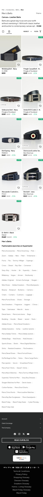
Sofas (18, 329)
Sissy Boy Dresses (28, 378)
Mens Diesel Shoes (8, 353)
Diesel (10, 265)
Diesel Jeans (6, 314)
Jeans (27, 309)
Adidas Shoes (7, 324)
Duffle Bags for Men (9, 358)
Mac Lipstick (6, 363)
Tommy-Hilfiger (18, 261)
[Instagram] (19, 434)
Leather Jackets (28, 329)
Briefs (16, 343)
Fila (9, 261)
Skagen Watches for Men (11, 382)
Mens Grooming (23, 251)
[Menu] (28, 456)
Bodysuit (12, 290)
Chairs (4, 295)
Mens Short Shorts (21, 387)
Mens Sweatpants (28, 397)
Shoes (19, 300)
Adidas (10, 256)
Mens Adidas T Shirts (9, 334)
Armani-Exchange (22, 280)
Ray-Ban (18, 265)
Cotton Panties (7, 387)
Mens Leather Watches (25, 392)
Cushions (20, 295)
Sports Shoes (6, 343)
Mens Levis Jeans (19, 314)
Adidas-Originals (8, 280)
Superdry (26, 270)
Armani (20, 275)
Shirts (4, 348)
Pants (34, 319)
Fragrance (18, 304)
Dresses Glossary (21, 480)
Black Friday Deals (19, 402)
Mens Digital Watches (28, 343)
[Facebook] (15, 434)
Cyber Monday (33, 402)
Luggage (29, 295)
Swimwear (11, 309)
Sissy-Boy (5, 270)
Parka (20, 358)
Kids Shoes (17, 339)
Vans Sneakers (7, 304)
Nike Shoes (6, 285)
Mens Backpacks (32, 285)
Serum (15, 363)
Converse (27, 265)
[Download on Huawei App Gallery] (21, 452)
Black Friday (6, 402)
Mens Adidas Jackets (25, 334)
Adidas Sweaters (8, 329)
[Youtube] (28, 434)
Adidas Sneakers (18, 285)
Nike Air (20, 309)
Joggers (27, 304)
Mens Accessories (8, 251)
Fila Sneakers (28, 348)
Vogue (13, 275)
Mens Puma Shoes (8, 300)
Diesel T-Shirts (22, 368)
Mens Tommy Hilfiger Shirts (28, 373)
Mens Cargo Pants (31, 358)
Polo (32, 251)
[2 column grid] (9, 31)
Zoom (4, 256)
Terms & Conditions (21, 471)
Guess (34, 270)
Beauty (4, 290)
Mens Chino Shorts (8, 392)
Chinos (34, 304)
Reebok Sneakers (14, 348)
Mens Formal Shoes (25, 353)
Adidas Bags (6, 339)
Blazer (20, 319)
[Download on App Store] (14, 447)
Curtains (12, 295)
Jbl (20, 270)
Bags (29, 314)
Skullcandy (29, 275)
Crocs (4, 265)
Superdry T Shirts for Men (11, 378)
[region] (10, 51)
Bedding (5, 319)
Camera (30, 290)
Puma (4, 261)
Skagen (34, 280)
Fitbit (23, 256)
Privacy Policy (21, 474)
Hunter (13, 270)
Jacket (27, 319)
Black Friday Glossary (21, 490)
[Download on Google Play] (29, 447)
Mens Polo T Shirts (8, 368)
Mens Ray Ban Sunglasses (11, 397)
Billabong (5, 275)
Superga (29, 261)
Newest (26, 31)
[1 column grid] (3, 31)
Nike (17, 256)
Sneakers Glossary (21, 484)
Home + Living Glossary (21, 487)
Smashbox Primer (26, 363)
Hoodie (13, 319)
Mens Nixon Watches (9, 373)
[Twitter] (23, 434)
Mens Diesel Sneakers (22, 324)
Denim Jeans (26, 382)
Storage (27, 300)
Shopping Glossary (21, 477)
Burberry (21, 290)
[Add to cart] (18, 65)
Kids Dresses (27, 339)
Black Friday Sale (8, 407)
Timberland (31, 256)
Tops (3, 309)
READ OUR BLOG (21, 440)
